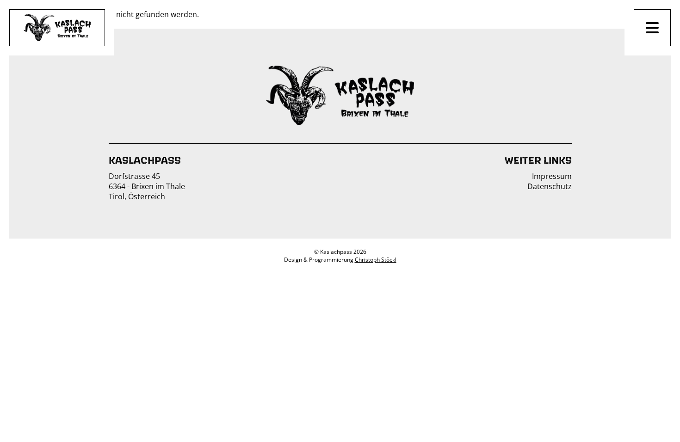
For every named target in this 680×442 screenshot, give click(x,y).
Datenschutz (549, 186)
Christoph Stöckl (375, 260)
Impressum (552, 176)
